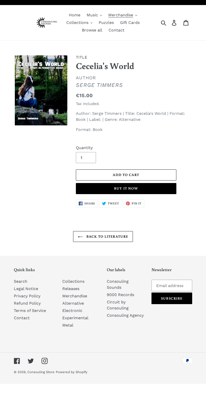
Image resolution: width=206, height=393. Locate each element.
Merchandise (74, 296)
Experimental (75, 317)
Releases (70, 288)
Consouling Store (41, 372)
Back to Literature (106, 236)
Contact (22, 317)
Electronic (72, 310)
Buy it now (126, 188)
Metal (67, 325)
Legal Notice (26, 288)
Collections (73, 281)
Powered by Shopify (71, 372)
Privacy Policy (27, 296)
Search (20, 281)
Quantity (84, 147)
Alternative (73, 303)
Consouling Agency (125, 315)
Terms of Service (30, 310)
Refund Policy (27, 303)
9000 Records (120, 294)
